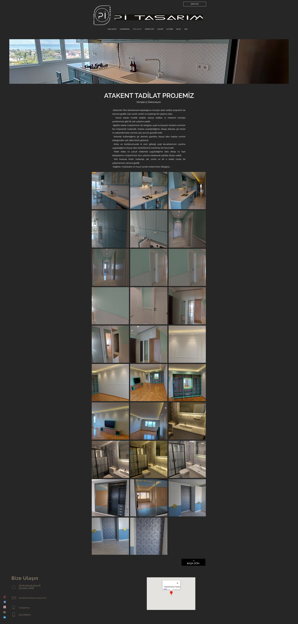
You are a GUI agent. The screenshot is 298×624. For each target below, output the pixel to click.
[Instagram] (4, 597)
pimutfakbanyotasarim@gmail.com (32, 598)
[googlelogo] (4, 612)
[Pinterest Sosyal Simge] (4, 607)
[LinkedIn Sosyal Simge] (4, 617)
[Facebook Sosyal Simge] (4, 602)
